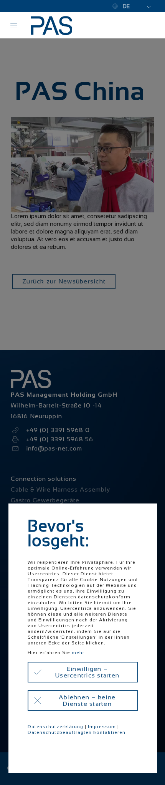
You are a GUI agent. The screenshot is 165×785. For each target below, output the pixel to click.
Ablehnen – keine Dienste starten (87, 700)
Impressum (102, 726)
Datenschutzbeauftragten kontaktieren (76, 732)
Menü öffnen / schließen (14, 25)
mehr (78, 652)
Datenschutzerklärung (55, 726)
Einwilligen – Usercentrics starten (87, 672)
